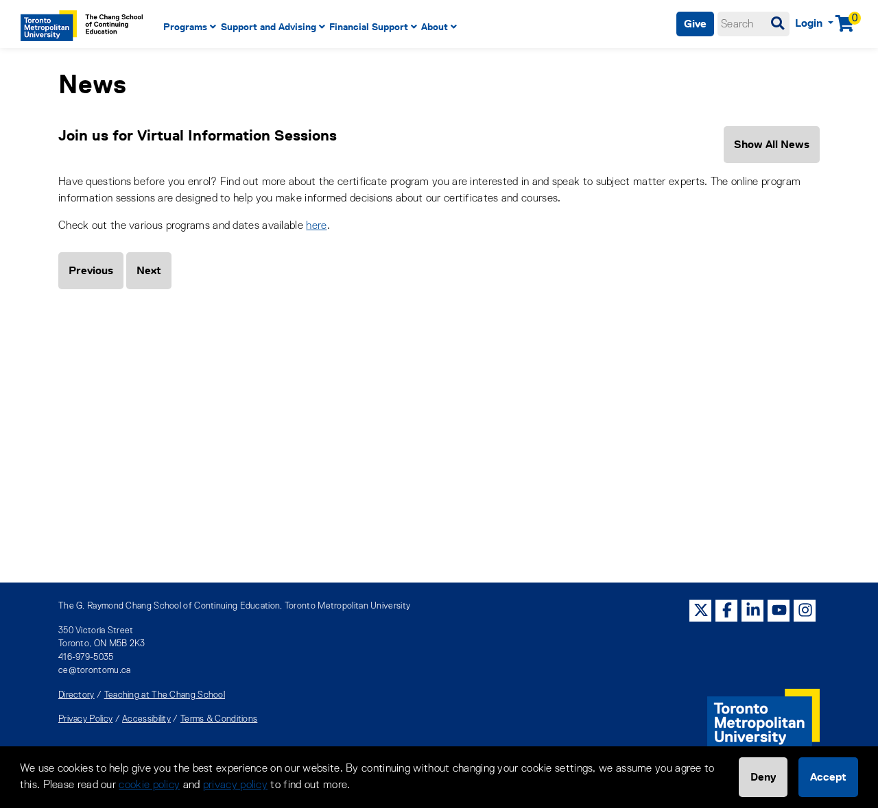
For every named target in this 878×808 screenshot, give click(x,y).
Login (810, 22)
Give (695, 23)
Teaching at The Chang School (164, 695)
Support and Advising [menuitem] (268, 27)
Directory (76, 695)
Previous (91, 270)
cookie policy (149, 785)
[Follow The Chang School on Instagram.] (805, 610)
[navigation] (372, 27)
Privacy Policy (85, 719)
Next (149, 270)
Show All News (771, 144)
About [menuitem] (434, 27)
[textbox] (753, 24)
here (316, 226)
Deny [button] (763, 776)
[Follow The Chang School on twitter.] (701, 610)
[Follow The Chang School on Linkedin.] (753, 610)
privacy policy (235, 785)
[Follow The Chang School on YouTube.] (779, 610)
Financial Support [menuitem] (368, 27)
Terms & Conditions (218, 719)
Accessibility (146, 719)
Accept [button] (828, 776)
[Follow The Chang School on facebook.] (727, 610)
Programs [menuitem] (185, 27)
